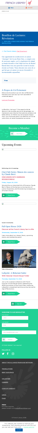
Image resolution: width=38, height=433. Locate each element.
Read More (11, 195)
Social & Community (7, 222)
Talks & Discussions (7, 269)
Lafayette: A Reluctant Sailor (14, 273)
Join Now (19, 133)
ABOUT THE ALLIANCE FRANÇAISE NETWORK (17, 362)
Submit (10, 339)
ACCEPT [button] (19, 430)
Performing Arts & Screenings (10, 168)
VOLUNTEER (6, 378)
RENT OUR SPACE (8, 372)
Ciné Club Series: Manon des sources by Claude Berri (18, 173)
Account (30, 7)
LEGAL (4, 395)
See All (19, 303)
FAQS (4, 398)
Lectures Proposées (8, 100)
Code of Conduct (8, 388)
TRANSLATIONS (7, 369)
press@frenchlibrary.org (23, 408)
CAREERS (5, 382)
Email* (4, 329)
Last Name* (5, 322)
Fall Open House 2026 (11, 226)
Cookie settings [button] (29, 427)
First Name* (5, 314)
